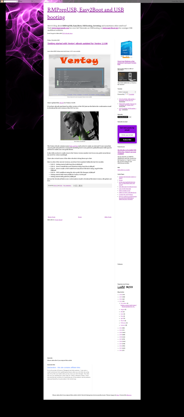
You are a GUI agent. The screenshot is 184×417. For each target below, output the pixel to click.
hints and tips (73, 146)
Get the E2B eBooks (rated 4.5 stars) (127, 177)
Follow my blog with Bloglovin (127, 192)
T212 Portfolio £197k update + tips (127, 109)
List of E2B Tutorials (125, 188)
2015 (120, 343)
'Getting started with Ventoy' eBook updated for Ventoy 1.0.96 (77, 43)
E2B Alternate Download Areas (128, 186)
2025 (120, 297)
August (123, 309)
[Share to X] (78, 186)
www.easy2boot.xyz (110, 28)
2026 (120, 294)
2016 (120, 341)
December (124, 303)
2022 (120, 328)
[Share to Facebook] (80, 186)
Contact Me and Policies (126, 194)
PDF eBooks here (67, 33)
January (123, 325)
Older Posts (108, 217)
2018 (120, 337)
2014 (120, 346)
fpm (118, 395)
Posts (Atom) (58, 220)
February (123, 323)
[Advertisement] (79, 202)
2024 (120, 299)
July (122, 311)
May (122, 316)
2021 (120, 330)
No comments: (67, 185)
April (122, 318)
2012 (120, 350)
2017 (120, 339)
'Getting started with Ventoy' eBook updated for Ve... (128, 306)
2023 (120, 301)
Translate (131, 94)
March (123, 320)
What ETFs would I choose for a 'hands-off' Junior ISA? (127, 104)
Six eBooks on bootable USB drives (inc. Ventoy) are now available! (127, 152)
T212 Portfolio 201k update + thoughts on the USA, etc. (127, 99)
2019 (120, 334)
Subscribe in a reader (124, 170)
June (122, 314)
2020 (120, 332)
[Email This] (74, 186)
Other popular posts (124, 190)
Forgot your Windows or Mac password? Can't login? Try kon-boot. (127, 63)
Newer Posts (51, 217)
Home (80, 217)
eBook (61, 103)
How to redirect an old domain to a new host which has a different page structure (128, 198)
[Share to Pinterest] (82, 186)
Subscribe (127, 140)
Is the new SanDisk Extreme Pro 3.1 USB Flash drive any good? (127, 183)
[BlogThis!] (76, 186)
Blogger (129, 395)
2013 (120, 348)
